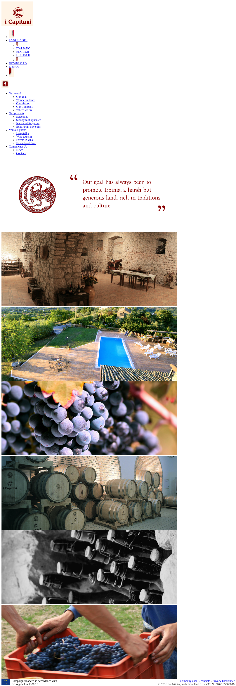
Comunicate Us (18, 146)
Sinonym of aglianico (28, 120)
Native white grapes (27, 123)
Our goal (21, 96)
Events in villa (24, 139)
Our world (15, 93)
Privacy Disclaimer (223, 680)
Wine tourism (24, 136)
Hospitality (22, 133)
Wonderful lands (25, 100)
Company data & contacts (195, 680)
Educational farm (26, 143)
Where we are (24, 110)
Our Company (24, 106)
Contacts (21, 153)
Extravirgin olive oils (28, 126)
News (19, 149)
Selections (22, 116)
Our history (23, 103)
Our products (16, 113)
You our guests (17, 129)
